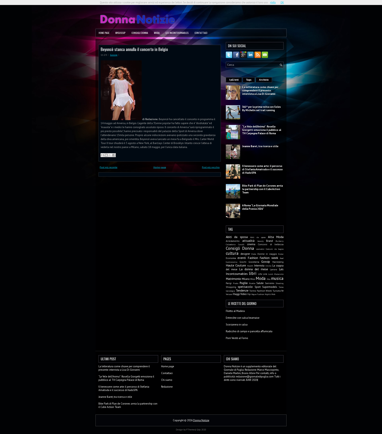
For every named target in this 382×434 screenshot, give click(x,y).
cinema (251, 244)
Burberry (280, 241)
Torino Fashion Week (260, 290)
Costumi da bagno (275, 249)
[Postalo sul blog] (106, 155)
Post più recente (108, 167)
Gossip (113, 54)
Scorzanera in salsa (237, 324)
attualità (248, 241)
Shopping (231, 286)
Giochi (243, 261)
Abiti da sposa (237, 237)
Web (273, 294)
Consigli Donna (140, 32)
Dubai (281, 254)
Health (250, 265)
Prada (235, 283)
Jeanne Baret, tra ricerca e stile (260, 146)
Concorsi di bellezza (271, 244)
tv (283, 290)
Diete (253, 254)
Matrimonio (233, 279)
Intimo (268, 265)
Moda (157, 32)
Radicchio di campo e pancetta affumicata (249, 331)
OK (282, 2)
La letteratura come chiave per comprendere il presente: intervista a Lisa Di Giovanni (260, 90)
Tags (248, 79)
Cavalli (241, 244)
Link (265, 273)
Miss (252, 278)
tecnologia (230, 290)
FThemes (190, 429)
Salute (260, 283)
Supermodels (269, 287)
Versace (229, 294)
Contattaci (201, 32)
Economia (231, 258)
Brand (269, 241)
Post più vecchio (211, 167)
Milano (246, 279)
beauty (260, 241)
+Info (273, 2)
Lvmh (270, 274)
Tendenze (242, 290)
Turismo (277, 290)
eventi (242, 258)
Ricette (252, 283)
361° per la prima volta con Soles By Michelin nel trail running (261, 108)
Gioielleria (253, 261)
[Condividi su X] (110, 155)
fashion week (269, 258)
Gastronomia (231, 262)
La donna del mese (253, 269)
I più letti (234, 79)
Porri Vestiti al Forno (237, 338)
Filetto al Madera (235, 311)
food (282, 258)
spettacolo (245, 287)
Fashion (253, 258)
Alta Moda (276, 237)
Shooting (280, 283)
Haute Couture (236, 265)
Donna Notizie (201, 420)
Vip (249, 294)
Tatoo (281, 287)
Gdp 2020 (201, 429)
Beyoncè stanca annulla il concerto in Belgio (134, 49)
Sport (258, 287)
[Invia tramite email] (102, 155)
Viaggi (236, 294)
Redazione (167, 386)
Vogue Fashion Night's (261, 294)
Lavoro (273, 269)
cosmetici (260, 249)
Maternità (279, 274)
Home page (104, 32)
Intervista (259, 265)
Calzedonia (231, 244)
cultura (232, 253)
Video (243, 294)
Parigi (229, 283)
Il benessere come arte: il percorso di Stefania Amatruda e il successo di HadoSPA (262, 169)
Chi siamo (166, 380)
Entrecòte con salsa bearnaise (242, 317)
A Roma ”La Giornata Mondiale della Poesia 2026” (260, 207)
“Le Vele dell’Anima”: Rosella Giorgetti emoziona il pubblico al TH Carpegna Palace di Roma (261, 130)
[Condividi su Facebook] (114, 155)
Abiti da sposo (258, 237)
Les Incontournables (177, 32)
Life (260, 273)
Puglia (244, 283)
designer (245, 254)
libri (252, 273)
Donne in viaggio (267, 253)
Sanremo (269, 283)
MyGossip (120, 32)
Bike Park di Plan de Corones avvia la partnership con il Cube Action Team (262, 189)
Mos (268, 279)
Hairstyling (278, 261)
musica (277, 278)
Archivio (264, 79)
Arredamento (233, 240)
